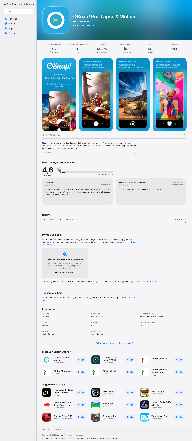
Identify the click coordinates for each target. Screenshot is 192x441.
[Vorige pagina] (39, 94)
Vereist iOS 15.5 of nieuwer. (152, 316)
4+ (92, 325)
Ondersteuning (112, 438)
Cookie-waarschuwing (95, 438)
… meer (134, 153)
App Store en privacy (76, 438)
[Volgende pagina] (189, 94)
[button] (18, 19)
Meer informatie (149, 281)
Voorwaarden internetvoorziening (54, 438)
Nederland (46, 429)
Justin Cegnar (48, 334)
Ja (141, 325)
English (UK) (57, 429)
